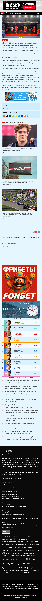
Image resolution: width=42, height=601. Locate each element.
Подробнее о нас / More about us (12, 478)
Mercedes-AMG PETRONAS (13, 544)
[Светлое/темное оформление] (3, 13)
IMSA (22, 541)
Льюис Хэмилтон (16, 555)
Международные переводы (22, 116)
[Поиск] (6, 13)
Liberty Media (27, 47)
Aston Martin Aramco (8, 537)
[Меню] (38, 13)
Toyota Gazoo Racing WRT (19, 550)
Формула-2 (19, 564)
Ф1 (31, 47)
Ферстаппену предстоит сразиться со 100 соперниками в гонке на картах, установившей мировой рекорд (20, 426)
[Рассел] (9, 328)
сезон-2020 (19, 570)
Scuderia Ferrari (28, 547)
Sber (13, 116)
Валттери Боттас (16, 553)
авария (13, 568)
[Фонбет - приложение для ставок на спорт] (21, 5)
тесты (26, 573)
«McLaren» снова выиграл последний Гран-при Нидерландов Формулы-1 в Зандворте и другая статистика (17, 215)
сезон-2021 (27, 570)
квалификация (28, 568)
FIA (15, 539)
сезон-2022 (35, 570)
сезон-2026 (20, 573)
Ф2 (31, 559)
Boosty (4, 116)
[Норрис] (9, 339)
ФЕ (34, 559)
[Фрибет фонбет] (21, 283)
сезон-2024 (5, 573)
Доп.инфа (27, 116)
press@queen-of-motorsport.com (13, 506)
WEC (27, 550)
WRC (3, 553)
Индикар (25, 553)
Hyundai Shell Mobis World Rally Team (11, 541)
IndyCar (27, 541)
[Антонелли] (9, 322)
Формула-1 (4, 40)
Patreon (7, 116)
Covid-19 (25, 537)
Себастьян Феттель (20, 559)
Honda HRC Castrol (22, 539)
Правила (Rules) (7, 482)
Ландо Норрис (6, 555)
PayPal (10, 116)
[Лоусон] (9, 368)
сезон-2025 (12, 573)
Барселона (9, 553)
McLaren (34, 541)
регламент (11, 570)
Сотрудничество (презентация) (12, 487)
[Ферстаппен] (9, 351)
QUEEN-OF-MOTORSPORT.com (21, 13)
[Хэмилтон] (9, 334)
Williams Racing (34, 550)
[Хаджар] (9, 362)
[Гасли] (9, 373)
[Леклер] (9, 345)
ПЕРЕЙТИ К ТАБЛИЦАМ (21, 377)
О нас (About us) (8, 485)
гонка (19, 567)
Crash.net (5, 108)
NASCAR (36, 545)
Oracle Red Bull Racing (11, 547)
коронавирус (5, 570)
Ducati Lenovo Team (7, 539)
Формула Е (27, 564)
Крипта (25, 116)
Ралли (12, 559)
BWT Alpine (18, 537)
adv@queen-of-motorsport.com (12, 498)
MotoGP (29, 544)
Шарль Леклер (6, 568)
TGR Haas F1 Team (7, 550)
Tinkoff (16, 116)
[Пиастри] (9, 356)
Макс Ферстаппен (29, 555)
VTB (19, 116)
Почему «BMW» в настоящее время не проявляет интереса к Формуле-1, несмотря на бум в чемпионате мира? (21, 418)
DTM (29, 537)
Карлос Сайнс (32, 553)
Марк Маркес (5, 559)
